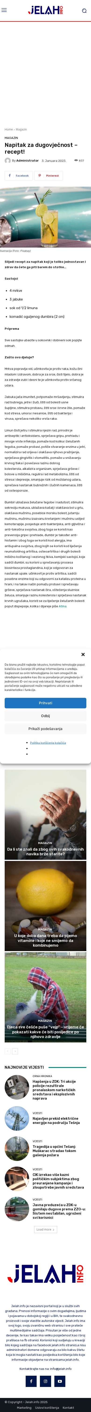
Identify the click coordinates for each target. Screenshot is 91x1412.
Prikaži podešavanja (45, 728)
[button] (83, 655)
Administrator (27, 160)
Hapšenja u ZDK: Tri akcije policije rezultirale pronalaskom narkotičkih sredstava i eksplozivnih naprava (54, 1090)
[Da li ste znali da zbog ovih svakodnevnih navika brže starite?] (45, 815)
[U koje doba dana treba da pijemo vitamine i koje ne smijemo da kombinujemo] (45, 906)
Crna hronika (42, 1076)
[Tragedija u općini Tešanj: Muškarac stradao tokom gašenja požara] (17, 1148)
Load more (44, 1229)
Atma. (63, 606)
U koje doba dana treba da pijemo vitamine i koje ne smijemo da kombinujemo (45, 940)
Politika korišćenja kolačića (48, 742)
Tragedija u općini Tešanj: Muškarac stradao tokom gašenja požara (54, 1151)
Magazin (21, 129)
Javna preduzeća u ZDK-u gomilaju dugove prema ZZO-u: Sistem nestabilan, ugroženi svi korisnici (59, 1211)
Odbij (45, 716)
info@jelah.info (61, 1369)
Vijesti (37, 1113)
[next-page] (15, 1051)
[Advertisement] (45, 74)
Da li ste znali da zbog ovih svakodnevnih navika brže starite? (45, 851)
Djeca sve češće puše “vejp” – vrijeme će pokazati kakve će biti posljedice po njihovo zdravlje (45, 1032)
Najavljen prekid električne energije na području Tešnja (56, 1120)
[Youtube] (60, 1381)
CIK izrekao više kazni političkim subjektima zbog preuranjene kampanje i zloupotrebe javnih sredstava (58, 1181)
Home (9, 129)
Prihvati (45, 703)
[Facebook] (31, 1381)
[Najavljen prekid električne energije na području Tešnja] (17, 1118)
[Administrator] (8, 161)
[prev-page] (7, 1051)
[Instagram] (45, 1381)
